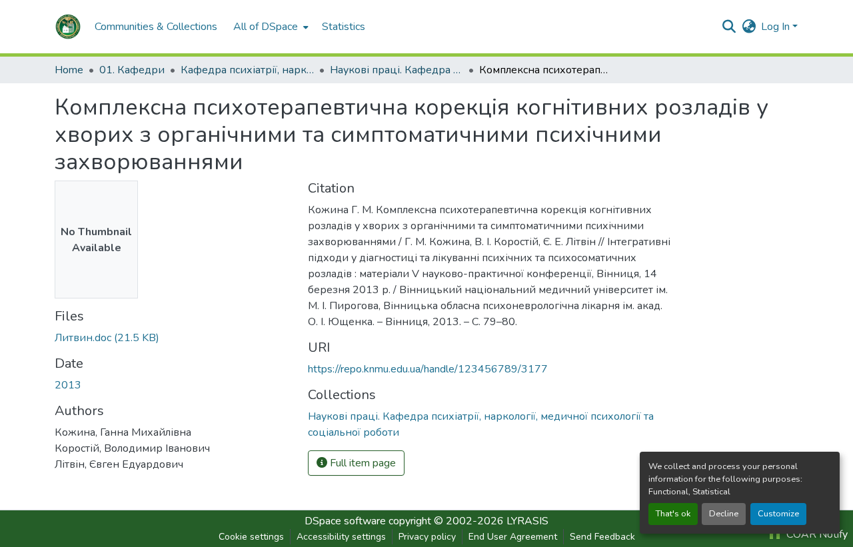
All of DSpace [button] (265, 26)
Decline (723, 514)
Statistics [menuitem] (343, 26)
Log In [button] (776, 26)
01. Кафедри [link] (132, 70)
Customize (778, 514)
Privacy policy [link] (427, 536)
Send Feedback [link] (602, 536)
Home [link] (69, 70)
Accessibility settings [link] (341, 536)
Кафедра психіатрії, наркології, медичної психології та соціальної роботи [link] (247, 70)
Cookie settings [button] (251, 536)
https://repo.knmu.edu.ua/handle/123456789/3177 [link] (428, 369)
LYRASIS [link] (527, 521)
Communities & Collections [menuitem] (156, 26)
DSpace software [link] (345, 521)
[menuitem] (270, 26)
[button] (68, 26)
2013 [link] (68, 385)
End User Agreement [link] (512, 536)
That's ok (673, 514)
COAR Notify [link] (816, 534)
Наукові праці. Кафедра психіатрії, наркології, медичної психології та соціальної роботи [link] (396, 70)
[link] (173, 338)
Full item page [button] (361, 463)
